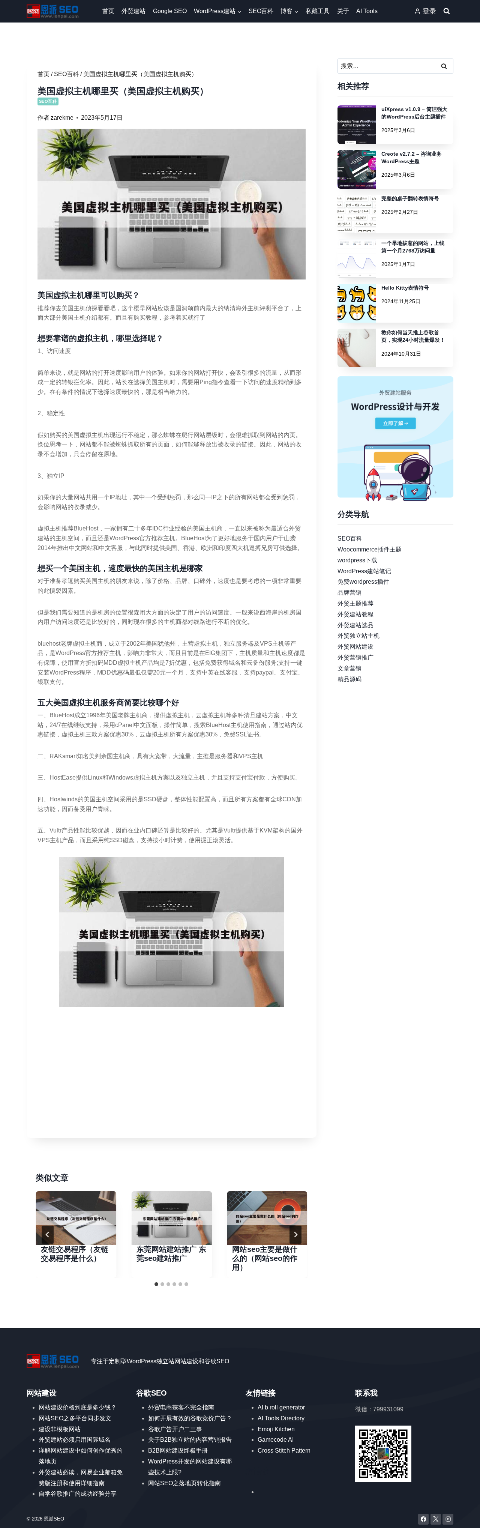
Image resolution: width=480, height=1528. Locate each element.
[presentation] (76, 1218)
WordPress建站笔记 (364, 571)
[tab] (156, 1284)
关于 (343, 11)
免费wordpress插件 (363, 581)
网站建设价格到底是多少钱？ (78, 1407)
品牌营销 (350, 592)
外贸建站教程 (356, 614)
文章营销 (350, 668)
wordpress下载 (357, 560)
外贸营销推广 (356, 657)
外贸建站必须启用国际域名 (75, 1439)
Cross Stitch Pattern (284, 1450)
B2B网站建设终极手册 (178, 1450)
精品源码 (350, 679)
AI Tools (367, 11)
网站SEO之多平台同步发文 (75, 1418)
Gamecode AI (276, 1439)
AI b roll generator (281, 1407)
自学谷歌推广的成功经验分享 (78, 1493)
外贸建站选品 (356, 625)
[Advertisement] (172, 1074)
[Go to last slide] (48, 1235)
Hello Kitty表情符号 (405, 288)
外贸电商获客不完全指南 (181, 1407)
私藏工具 (318, 11)
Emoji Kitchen (276, 1429)
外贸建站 (134, 11)
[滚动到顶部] (463, 1515)
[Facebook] (423, 1519)
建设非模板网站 (60, 1429)
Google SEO (170, 11)
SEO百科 (261, 11)
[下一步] (296, 1235)
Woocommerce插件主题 (370, 549)
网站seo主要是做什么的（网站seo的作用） (264, 1258)
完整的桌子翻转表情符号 (410, 198)
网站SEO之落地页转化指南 (184, 1483)
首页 (108, 11)
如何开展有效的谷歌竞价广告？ (190, 1418)
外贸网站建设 (356, 646)
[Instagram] (447, 1519)
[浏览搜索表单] (446, 11)
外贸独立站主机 (359, 636)
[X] (435, 1519)
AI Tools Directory (281, 1418)
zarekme (62, 117)
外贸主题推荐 (356, 603)
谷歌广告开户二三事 (175, 1429)
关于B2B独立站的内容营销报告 (190, 1439)
